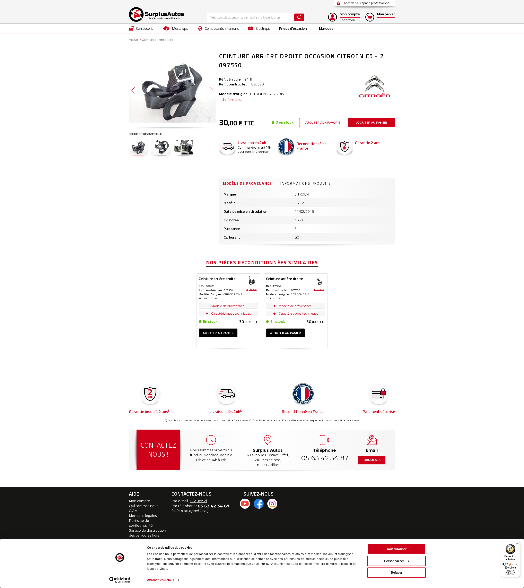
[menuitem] (141, 28)
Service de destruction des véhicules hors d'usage (147, 535)
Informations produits (305, 183)
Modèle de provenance (247, 183)
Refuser (396, 572)
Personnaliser (394, 560)
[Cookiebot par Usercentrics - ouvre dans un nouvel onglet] (120, 580)
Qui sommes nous (143, 506)
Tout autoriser (396, 549)
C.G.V (133, 511)
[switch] (510, 572)
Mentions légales (143, 516)
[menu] (262, 28)
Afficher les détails (160, 580)
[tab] (247, 183)
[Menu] (517, 544)
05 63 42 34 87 (324, 458)
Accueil (134, 40)
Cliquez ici (198, 501)
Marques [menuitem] (326, 28)
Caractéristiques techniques (231, 313)
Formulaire (372, 460)
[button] (133, 90)
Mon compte (139, 501)
